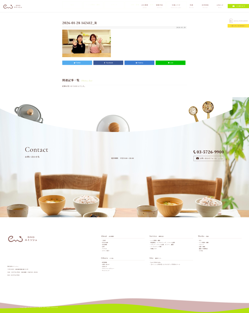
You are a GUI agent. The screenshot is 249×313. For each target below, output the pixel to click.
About (107, 236)
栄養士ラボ (176, 6)
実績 (191, 6)
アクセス (104, 248)
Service (156, 236)
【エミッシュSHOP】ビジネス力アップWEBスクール (165, 264)
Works (203, 236)
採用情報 (205, 6)
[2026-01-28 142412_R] (139, 63)
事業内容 (159, 6)
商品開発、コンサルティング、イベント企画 (162, 242)
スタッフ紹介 (105, 250)
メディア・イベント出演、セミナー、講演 (162, 244)
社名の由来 (105, 242)
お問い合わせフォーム (208, 158)
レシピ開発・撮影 (155, 240)
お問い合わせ (105, 264)
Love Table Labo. (155, 262)
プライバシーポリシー (108, 268)
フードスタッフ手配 (155, 246)
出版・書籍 (202, 246)
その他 (201, 250)
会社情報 (104, 244)
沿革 (103, 246)
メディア (201, 244)
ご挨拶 (104, 240)
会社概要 (144, 6)
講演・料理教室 (203, 248)
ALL (200, 240)
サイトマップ (105, 270)
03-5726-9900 (210, 151)
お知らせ (220, 6)
